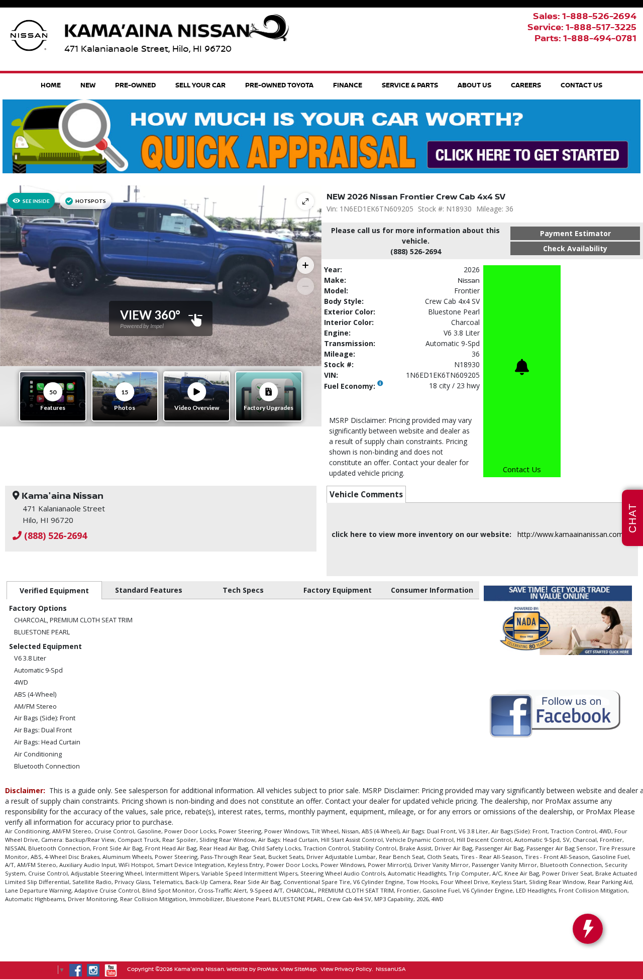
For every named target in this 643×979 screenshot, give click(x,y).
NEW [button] (87, 84)
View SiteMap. (298, 969)
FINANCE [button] (347, 84)
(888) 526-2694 (54, 535)
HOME (51, 84)
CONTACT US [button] (581, 84)
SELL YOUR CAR (200, 84)
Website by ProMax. (253, 969)
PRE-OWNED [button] (135, 84)
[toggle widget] (588, 929)
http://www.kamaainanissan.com (570, 534)
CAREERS (526, 84)
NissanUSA (390, 969)
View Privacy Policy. (346, 969)
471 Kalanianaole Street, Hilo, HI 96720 (148, 48)
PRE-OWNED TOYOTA (279, 84)
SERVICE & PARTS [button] (410, 84)
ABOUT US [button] (474, 84)
